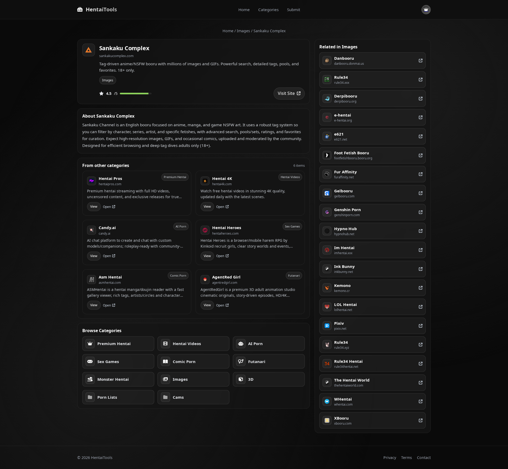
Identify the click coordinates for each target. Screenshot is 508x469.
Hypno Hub (345, 228)
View (93, 206)
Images (243, 30)
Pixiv (339, 323)
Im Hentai (344, 247)
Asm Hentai (110, 277)
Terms (406, 457)
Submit (293, 9)
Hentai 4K (222, 178)
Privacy (389, 457)
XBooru (341, 418)
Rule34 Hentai (348, 361)
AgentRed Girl (226, 277)
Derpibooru (345, 96)
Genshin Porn (347, 209)
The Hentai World (352, 380)
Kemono (342, 285)
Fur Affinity (345, 171)
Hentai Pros (110, 178)
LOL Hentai (345, 304)
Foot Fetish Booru (351, 152)
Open (107, 207)
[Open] (421, 60)
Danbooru (344, 58)
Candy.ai (107, 227)
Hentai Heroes (226, 227)
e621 (339, 134)
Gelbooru (343, 190)
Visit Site (286, 93)
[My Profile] (426, 9)
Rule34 (341, 77)
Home (244, 9)
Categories (268, 9)
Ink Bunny (344, 266)
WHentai (343, 399)
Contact (424, 457)
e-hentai (342, 115)
